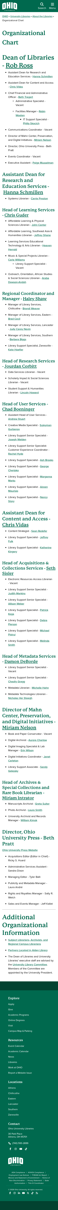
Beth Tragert (25, 97)
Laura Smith (35, 810)
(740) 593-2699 (20, 1143)
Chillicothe (13, 1093)
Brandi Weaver (31, 308)
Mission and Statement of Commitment (24, 1177)
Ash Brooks (46, 460)
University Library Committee (30, 964)
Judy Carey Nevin (20, 329)
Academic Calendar (18, 1051)
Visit (10, 1025)
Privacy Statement (35, 1180)
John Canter (39, 225)
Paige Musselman (43, 163)
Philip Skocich (31, 123)
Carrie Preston (39, 198)
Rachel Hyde (15, 454)
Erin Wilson (27, 750)
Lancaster (13, 1104)
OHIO (5, 16)
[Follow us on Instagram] (15, 1149)
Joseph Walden (17, 439)
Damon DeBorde (21, 661)
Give (10, 1009)
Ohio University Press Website (20, 850)
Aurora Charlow (37, 740)
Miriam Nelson (42, 140)
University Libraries (20, 16)
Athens (12, 1088)
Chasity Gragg (16, 681)
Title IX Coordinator (36, 1183)
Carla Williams (16, 260)
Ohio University (21, 1189)
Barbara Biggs (18, 339)
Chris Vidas (16, 87)
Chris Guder (16, 215)
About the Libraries (42, 16)
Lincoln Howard (29, 392)
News (11, 1056)
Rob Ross (19, 65)
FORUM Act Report (39, 1175)
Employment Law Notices (19, 1175)
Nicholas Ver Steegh (20, 698)
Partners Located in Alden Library (28, 950)
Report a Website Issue (20, 1073)
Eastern (12, 1098)
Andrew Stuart (16, 419)
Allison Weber (16, 604)
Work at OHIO (15, 1067)
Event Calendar (16, 1046)
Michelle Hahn (40, 688)
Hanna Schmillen (43, 76)
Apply (11, 1004)
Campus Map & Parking (20, 1031)
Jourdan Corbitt (20, 366)
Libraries (12, 1062)
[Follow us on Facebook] (10, 1149)
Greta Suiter (42, 804)
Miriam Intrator (18, 798)
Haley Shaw (35, 298)
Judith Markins (16, 593)
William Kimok (29, 820)
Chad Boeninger (18, 409)
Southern (13, 1109)
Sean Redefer (39, 531)
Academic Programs (18, 1015)
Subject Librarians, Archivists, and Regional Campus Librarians (28, 942)
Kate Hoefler (15, 350)
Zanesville (13, 1114)
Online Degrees (16, 1020)
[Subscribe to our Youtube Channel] (21, 1149)
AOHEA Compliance (36, 1172)
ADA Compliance (18, 1172)
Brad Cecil (14, 319)
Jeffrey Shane (42, 235)
